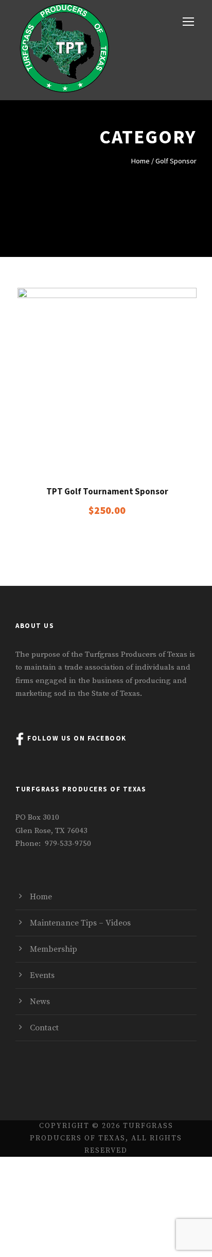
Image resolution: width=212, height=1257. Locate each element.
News (40, 1001)
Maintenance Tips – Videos (80, 923)
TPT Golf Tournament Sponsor (107, 491)
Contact (44, 1028)
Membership (53, 949)
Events (42, 975)
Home (140, 160)
